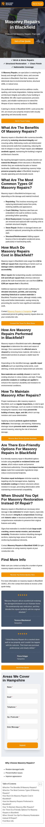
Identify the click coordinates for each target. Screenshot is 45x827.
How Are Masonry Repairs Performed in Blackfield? (18, 802)
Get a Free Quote (22, 41)
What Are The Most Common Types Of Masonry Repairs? (21, 791)
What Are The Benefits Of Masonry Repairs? (20, 787)
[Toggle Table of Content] (38, 784)
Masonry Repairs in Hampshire (20, 311)
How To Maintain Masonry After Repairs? (18, 807)
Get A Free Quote (22, 667)
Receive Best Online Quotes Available (23, 438)
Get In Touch (37, 4)
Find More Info (8, 821)
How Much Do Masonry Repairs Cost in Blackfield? (18, 797)
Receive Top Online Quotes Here (22, 575)
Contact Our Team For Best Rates (22, 323)
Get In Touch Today (22, 121)
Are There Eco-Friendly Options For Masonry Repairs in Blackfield (20, 811)
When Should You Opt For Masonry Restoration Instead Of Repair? (21, 816)
